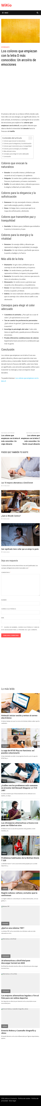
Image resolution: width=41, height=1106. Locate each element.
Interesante (5, 47)
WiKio (6, 5)
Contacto (14, 1098)
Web (2, 618)
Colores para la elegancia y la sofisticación (17, 143)
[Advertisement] (20, 91)
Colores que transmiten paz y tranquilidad (17, 146)
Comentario (6, 572)
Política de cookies (24, 1098)
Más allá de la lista (10, 151)
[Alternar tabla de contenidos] (29, 138)
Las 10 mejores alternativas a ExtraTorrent (17, 483)
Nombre (4, 600)
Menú (6, 13)
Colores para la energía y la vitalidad (16, 149)
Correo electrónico (8, 609)
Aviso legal (12, 1101)
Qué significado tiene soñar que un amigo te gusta (20, 549)
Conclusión (7, 156)
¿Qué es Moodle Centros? (11, 516)
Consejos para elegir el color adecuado (16, 154)
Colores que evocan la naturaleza (14, 141)
